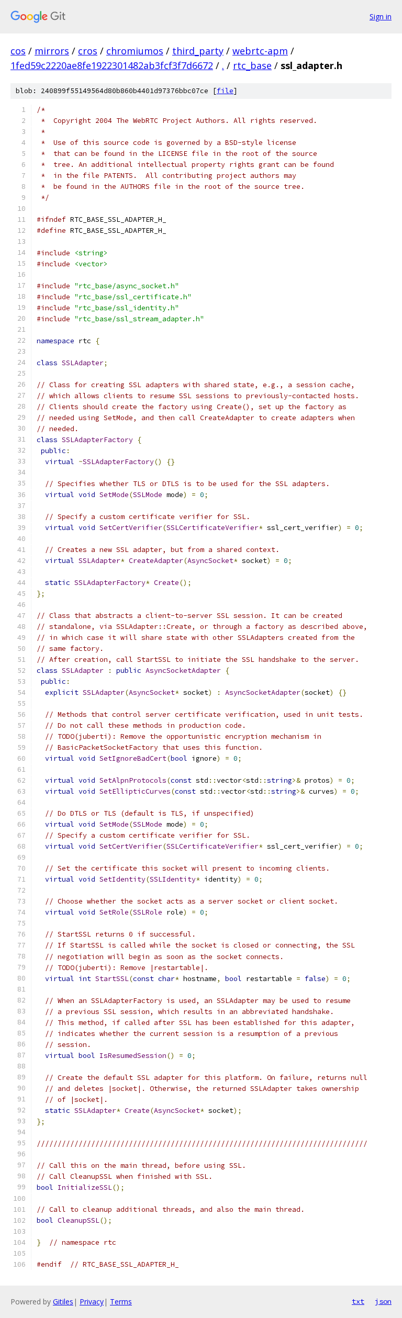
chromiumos (134, 50)
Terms (121, 1301)
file (225, 90)
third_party (198, 50)
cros (87, 50)
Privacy (92, 1301)
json (383, 1301)
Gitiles (63, 1301)
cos (18, 50)
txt (358, 1301)
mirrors (52, 50)
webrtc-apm (260, 50)
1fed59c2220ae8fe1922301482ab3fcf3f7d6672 (111, 65)
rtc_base (252, 65)
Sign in (381, 16)
